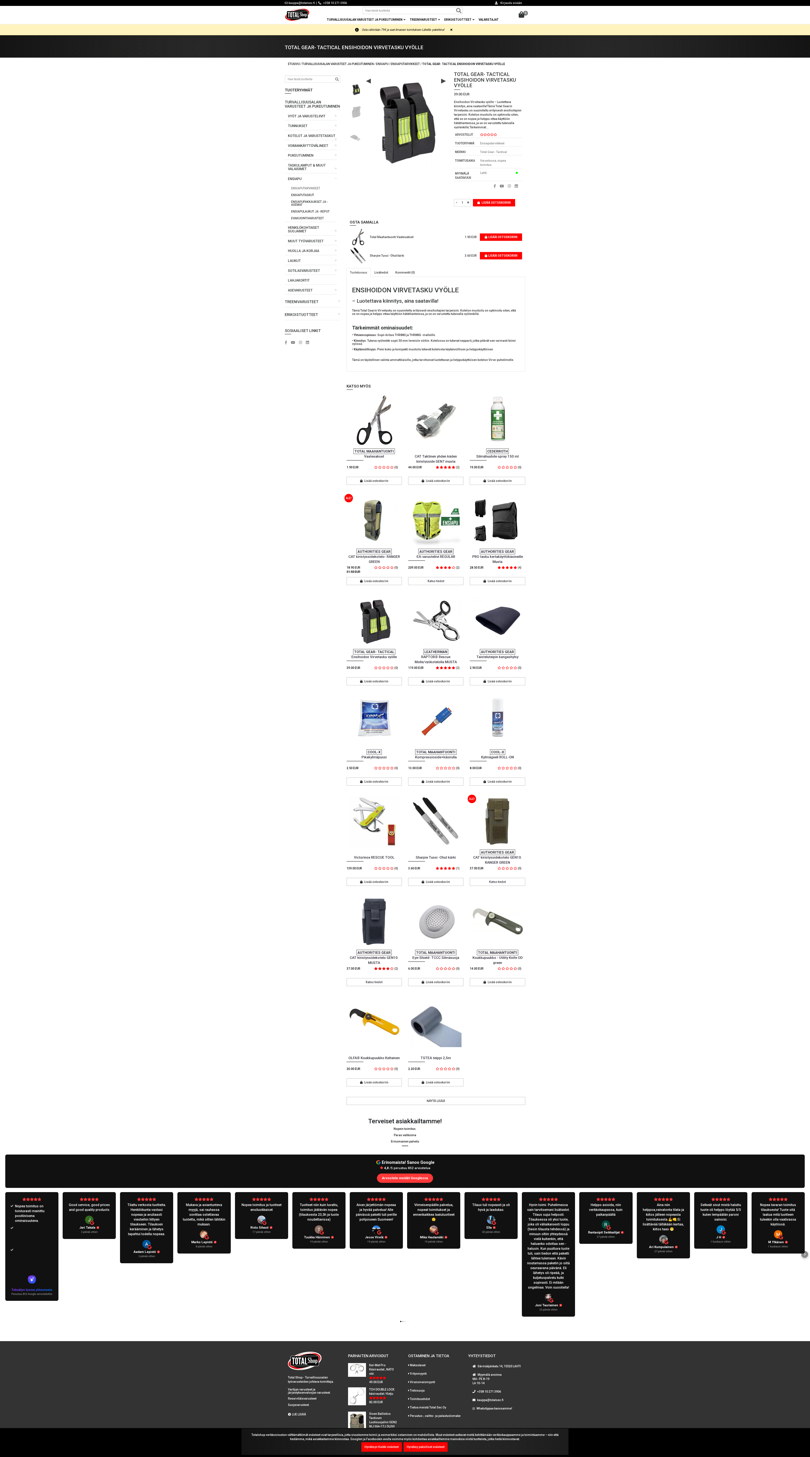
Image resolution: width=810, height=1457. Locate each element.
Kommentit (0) (405, 272)
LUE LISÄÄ (299, 1414)
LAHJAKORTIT (299, 280)
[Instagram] (302, 342)
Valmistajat (489, 19)
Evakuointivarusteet (307, 218)
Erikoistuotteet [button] (458, 19)
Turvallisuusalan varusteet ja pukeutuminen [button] (365, 19)
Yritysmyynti (418, 1373)
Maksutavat (417, 1365)
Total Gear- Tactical (493, 152)
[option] (356, 88)
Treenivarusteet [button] (424, 19)
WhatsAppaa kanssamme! (494, 1408)
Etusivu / (295, 64)
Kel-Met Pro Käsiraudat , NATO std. (381, 1369)
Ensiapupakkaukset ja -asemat (309, 203)
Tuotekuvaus (358, 272)
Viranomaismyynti (422, 1382)
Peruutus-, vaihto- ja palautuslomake (435, 1416)
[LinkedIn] (309, 342)
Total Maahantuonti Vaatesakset (391, 237)
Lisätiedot (381, 272)
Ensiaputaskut (302, 195)
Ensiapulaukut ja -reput (310, 211)
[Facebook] (287, 342)
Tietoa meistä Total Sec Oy (428, 1407)
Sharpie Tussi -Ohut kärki (387, 255)
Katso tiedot (436, 581)
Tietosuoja (417, 1390)
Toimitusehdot (420, 1399)
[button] (312, 102)
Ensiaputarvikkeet (305, 188)
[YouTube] (294, 342)
